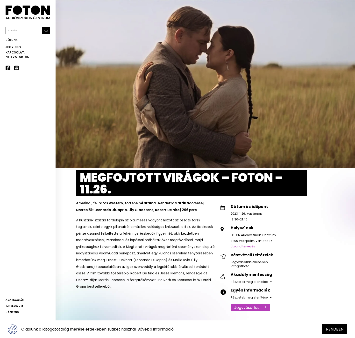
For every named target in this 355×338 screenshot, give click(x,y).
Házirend (12, 312)
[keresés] (46, 30)
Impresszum (14, 306)
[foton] (28, 12)
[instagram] (16, 68)
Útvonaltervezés (243, 246)
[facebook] (8, 68)
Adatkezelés (15, 300)
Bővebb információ (155, 329)
